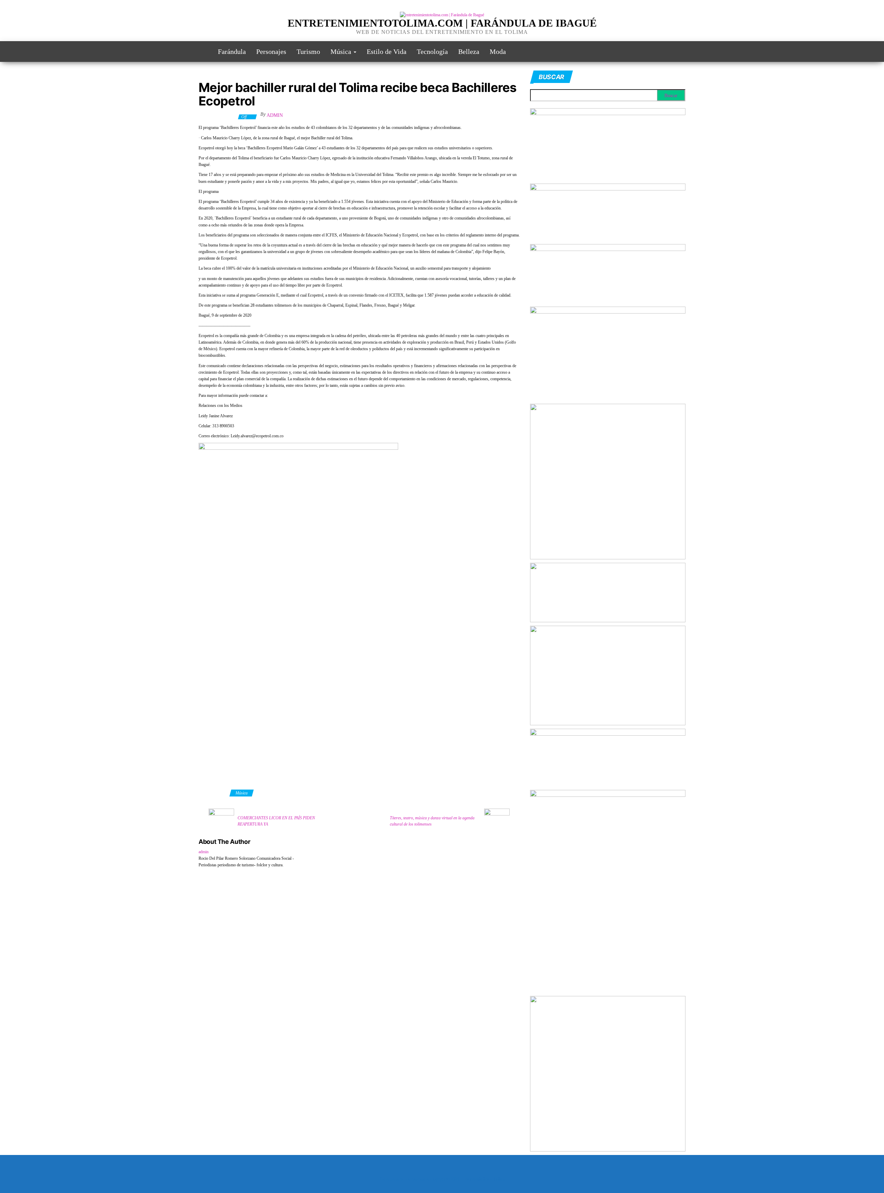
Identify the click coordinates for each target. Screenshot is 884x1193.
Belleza (468, 51)
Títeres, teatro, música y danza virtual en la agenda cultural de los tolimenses (432, 821)
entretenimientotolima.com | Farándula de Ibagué (442, 23)
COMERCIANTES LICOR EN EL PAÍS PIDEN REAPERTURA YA (276, 821)
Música (341, 51)
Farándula (232, 51)
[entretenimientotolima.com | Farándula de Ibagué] (203, 51)
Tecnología (432, 51)
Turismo (308, 51)
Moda (498, 51)
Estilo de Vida (386, 51)
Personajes (271, 51)
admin (275, 115)
